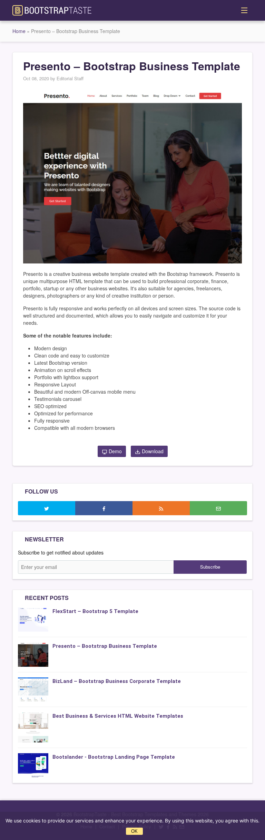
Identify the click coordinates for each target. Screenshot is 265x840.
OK (134, 831)
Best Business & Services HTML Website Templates (117, 716)
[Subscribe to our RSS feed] (161, 508)
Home (19, 31)
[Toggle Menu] (244, 10)
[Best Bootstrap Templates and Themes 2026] (51, 9)
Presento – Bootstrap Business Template (104, 646)
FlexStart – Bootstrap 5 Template (95, 611)
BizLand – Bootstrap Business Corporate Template (116, 681)
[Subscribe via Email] (218, 508)
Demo (114, 451)
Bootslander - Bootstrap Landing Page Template (113, 757)
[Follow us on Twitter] (46, 508)
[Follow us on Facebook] (103, 508)
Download (152, 451)
